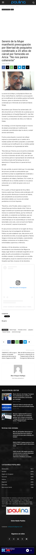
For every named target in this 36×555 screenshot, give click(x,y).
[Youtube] (26, 539)
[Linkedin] (23, 67)
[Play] (27, 550)
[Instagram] (13, 539)
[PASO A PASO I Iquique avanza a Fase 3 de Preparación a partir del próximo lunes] (7, 445)
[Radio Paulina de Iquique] (18, 2)
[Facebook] (3, 67)
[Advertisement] (18, 25)
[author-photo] (18, 373)
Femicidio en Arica (22, 329)
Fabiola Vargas (12, 329)
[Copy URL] (27, 67)
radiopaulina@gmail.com (15, 526)
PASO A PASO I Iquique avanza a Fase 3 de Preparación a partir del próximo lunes (23, 444)
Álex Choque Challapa (18, 376)
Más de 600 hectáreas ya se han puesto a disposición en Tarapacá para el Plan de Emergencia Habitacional (26, 355)
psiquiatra (30, 329)
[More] (29, 342)
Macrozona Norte (10, 6)
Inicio (3, 6)
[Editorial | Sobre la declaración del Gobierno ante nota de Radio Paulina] (7, 407)
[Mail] (18, 539)
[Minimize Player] (31, 550)
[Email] (15, 67)
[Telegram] (19, 67)
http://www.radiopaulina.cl (18, 378)
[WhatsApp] (11, 67)
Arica (17, 6)
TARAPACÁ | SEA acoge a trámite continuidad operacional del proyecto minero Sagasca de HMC (9, 355)
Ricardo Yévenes (6, 331)
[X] (7, 67)
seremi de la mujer (16, 331)
